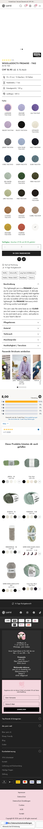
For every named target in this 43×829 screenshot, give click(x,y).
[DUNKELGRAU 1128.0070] (35, 517)
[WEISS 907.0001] (11, 590)
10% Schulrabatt (7, 757)
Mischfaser (23, 278)
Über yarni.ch (6, 732)
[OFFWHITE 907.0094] (7, 590)
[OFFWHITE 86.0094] (7, 552)
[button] (20, 49)
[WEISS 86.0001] (11, 552)
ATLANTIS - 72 (11, 512)
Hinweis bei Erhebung (11, 826)
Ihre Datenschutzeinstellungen (20, 823)
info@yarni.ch (21, 643)
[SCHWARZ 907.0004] (3, 590)
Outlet (4, 744)
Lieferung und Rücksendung (12, 766)
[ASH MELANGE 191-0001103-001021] (35, 481)
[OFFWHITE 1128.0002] (28, 517)
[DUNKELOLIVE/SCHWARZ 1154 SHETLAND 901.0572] (32, 553)
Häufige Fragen (7, 770)
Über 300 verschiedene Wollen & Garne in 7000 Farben (21, 2)
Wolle (5, 273)
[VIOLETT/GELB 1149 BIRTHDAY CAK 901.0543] (28, 553)
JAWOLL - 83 (11, 476)
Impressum (21, 792)
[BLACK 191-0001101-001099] (24, 481)
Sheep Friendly (7, 736)
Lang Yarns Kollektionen (27, 273)
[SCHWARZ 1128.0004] (24, 517)
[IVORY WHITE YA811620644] (28, 589)
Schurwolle (13, 273)
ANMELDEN (21, 709)
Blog (3, 740)
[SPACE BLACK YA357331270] (24, 589)
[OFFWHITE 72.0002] (7, 517)
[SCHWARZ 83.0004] (3, 481)
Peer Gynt (31, 476)
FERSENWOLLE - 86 (11, 547)
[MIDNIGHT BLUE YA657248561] (35, 589)
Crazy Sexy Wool (32, 584)
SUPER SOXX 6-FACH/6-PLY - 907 (11, 584)
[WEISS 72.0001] (11, 517)
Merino (31, 278)
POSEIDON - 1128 (31, 512)
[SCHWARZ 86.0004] (3, 552)
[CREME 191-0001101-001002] (28, 481)
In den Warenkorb (21, 253)
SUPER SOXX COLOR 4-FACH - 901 (32, 547)
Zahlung (5, 774)
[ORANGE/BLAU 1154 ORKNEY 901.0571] (24, 553)
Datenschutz (21, 797)
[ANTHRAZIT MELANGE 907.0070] (15, 590)
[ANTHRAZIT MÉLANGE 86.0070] (15, 552)
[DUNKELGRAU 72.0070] (15, 517)
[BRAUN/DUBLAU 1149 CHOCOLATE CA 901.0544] (35, 553)
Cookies (21, 805)
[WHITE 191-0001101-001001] (32, 481)
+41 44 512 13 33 (22, 645)
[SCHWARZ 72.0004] (3, 517)
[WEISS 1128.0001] (32, 517)
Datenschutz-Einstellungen (21, 801)
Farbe (4, 101)
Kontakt (4, 762)
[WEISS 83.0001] (15, 481)
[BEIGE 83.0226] (7, 481)
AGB (21, 809)
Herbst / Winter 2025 (10, 278)
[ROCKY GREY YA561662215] (32, 589)
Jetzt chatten (25, 647)
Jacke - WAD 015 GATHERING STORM (21, 381)
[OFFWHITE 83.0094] (11, 481)
